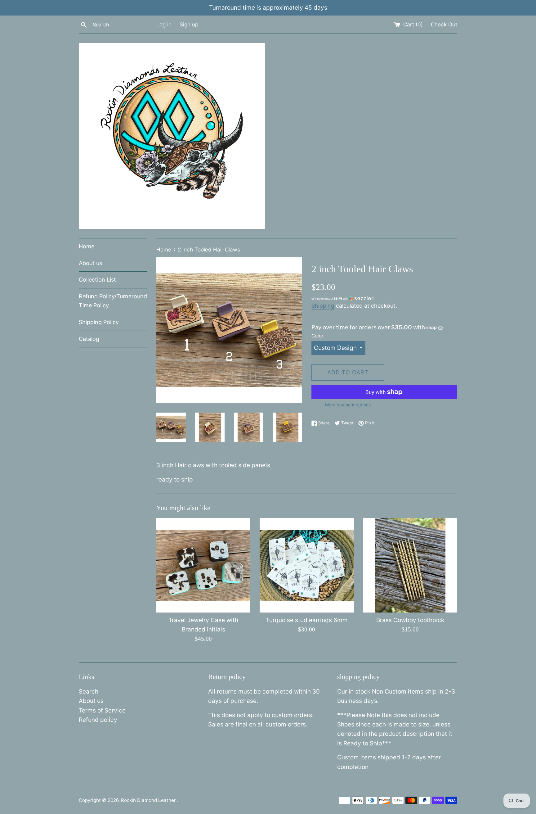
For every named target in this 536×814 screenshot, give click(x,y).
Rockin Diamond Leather (149, 800)
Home (86, 246)
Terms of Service (102, 710)
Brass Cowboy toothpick (410, 620)
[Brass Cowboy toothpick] (410, 565)
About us (90, 263)
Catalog (89, 339)
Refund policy (98, 719)
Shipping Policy (99, 322)
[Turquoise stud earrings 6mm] (307, 565)
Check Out (444, 24)
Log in (164, 24)
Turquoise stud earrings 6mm (307, 620)
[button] (384, 298)
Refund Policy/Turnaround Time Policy (113, 301)
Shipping (322, 305)
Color (317, 336)
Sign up (189, 24)
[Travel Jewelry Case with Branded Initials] (203, 565)
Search (88, 691)
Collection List (97, 279)
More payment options (348, 404)
